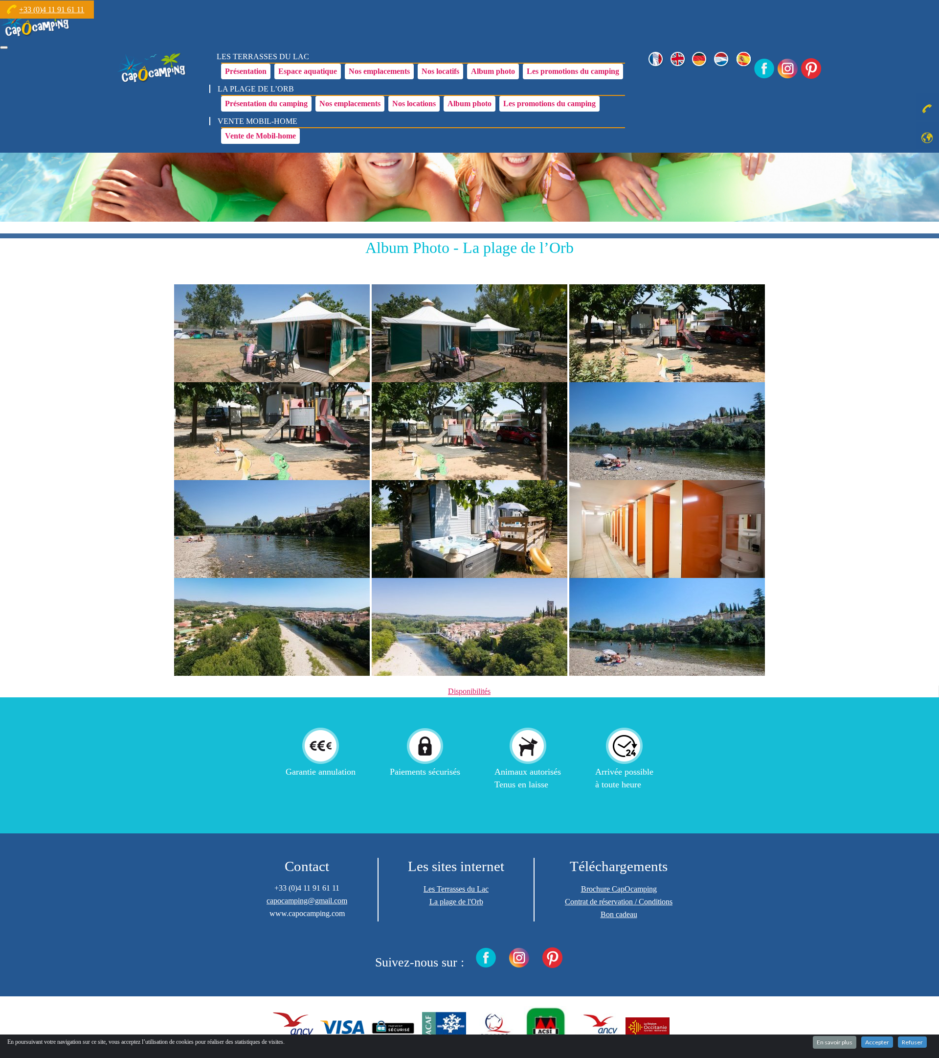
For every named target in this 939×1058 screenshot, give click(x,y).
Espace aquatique (307, 71)
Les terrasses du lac (263, 56)
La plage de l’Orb (256, 89)
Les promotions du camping (573, 71)
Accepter (877, 1042)
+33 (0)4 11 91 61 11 (51, 9)
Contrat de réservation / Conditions (618, 901)
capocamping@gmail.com (307, 901)
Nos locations (414, 103)
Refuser (912, 1042)
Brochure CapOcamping (619, 889)
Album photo (493, 71)
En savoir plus (834, 1042)
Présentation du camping (266, 103)
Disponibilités (469, 691)
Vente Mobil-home (257, 121)
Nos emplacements (379, 71)
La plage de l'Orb (456, 901)
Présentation (246, 71)
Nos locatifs (440, 71)
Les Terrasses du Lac (456, 889)
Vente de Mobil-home (260, 136)
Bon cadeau (619, 914)
